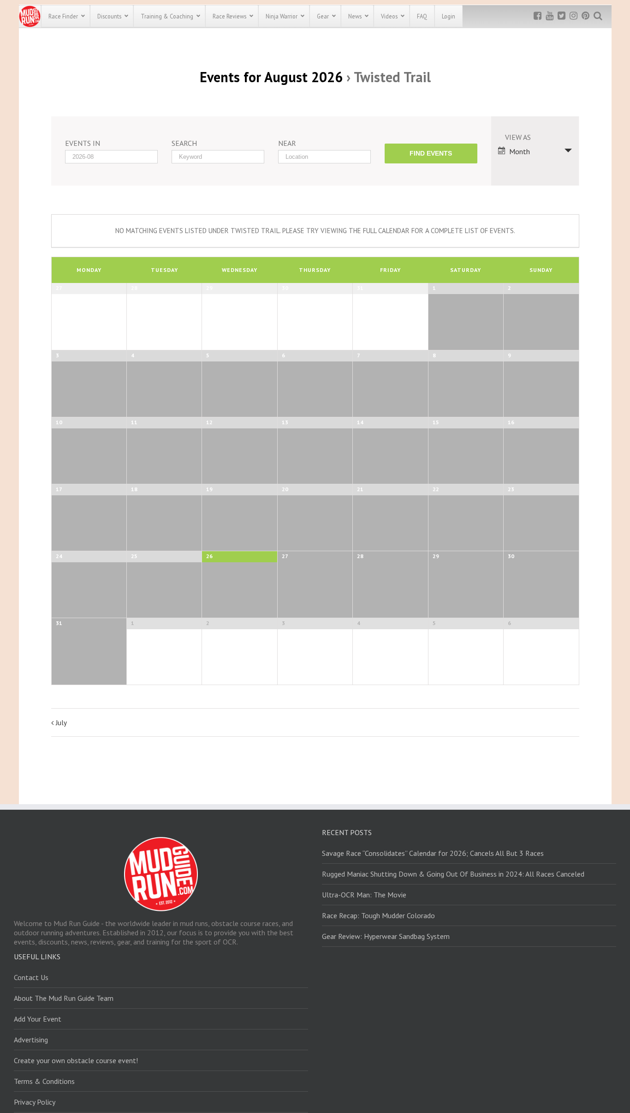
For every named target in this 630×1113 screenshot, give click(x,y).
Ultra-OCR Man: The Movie (364, 894)
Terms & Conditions (44, 1081)
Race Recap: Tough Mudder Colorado (378, 915)
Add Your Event (37, 1018)
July (61, 722)
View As (518, 137)
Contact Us (31, 977)
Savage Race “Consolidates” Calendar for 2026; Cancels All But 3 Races (433, 853)
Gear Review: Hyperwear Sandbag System (386, 936)
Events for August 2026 (271, 77)
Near (287, 143)
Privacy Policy (34, 1102)
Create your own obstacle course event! (76, 1060)
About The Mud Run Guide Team (63, 998)
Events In (82, 143)
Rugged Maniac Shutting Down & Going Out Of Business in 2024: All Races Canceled (453, 873)
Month (519, 151)
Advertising (31, 1039)
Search (184, 143)
